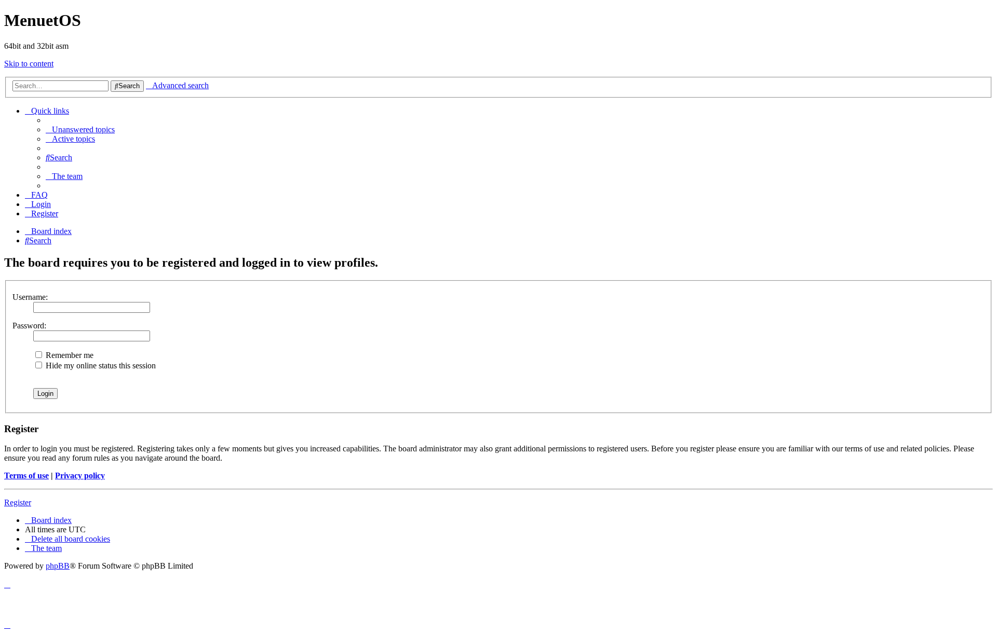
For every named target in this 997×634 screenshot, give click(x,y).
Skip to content (28, 63)
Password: (29, 325)
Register (17, 502)
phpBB (58, 565)
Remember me (68, 355)
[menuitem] (80, 129)
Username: (30, 297)
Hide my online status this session (100, 365)
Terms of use (26, 475)
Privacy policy (80, 475)
